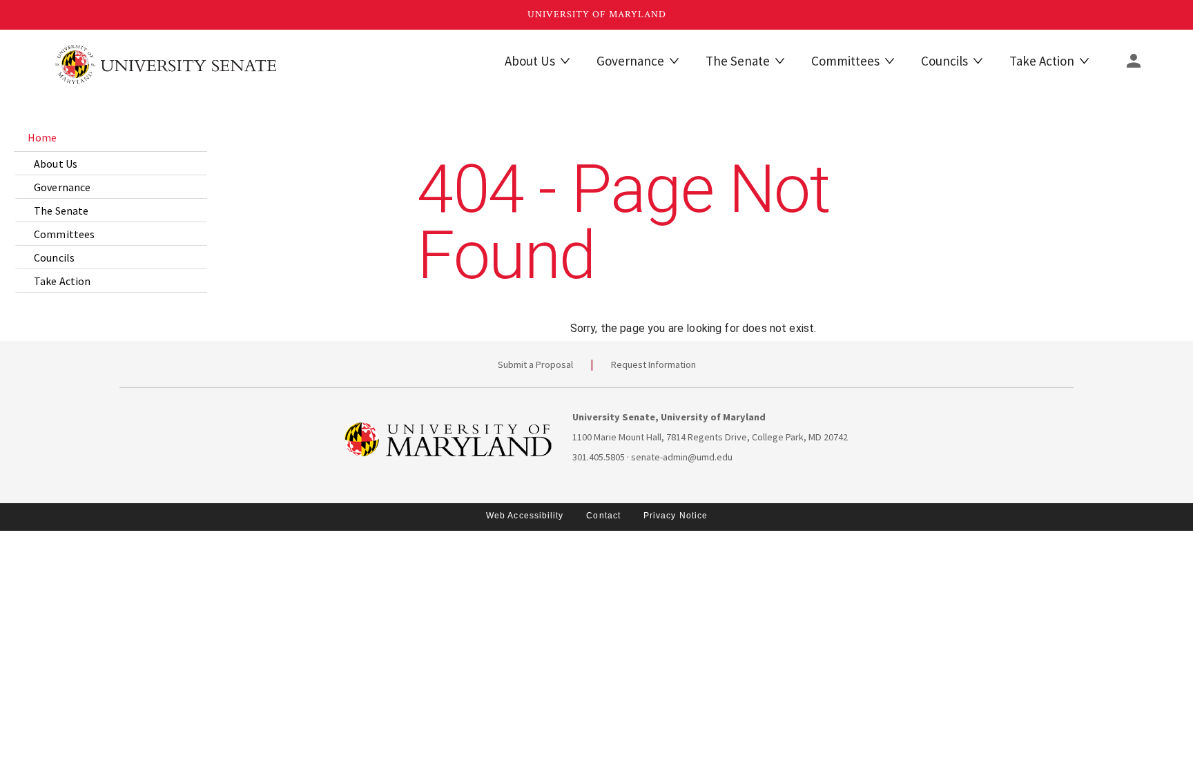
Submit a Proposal (535, 364)
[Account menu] (1133, 60)
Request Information (653, 364)
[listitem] (110, 137)
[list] (110, 208)
